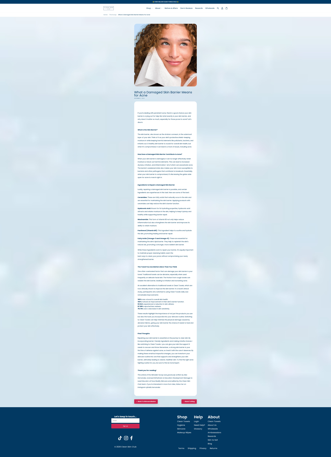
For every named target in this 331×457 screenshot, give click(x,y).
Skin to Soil (213, 440)
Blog (210, 443)
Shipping (192, 448)
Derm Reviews (186, 8)
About (158, 8)
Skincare (181, 428)
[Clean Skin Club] (108, 8)
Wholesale (210, 8)
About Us (212, 425)
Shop (148, 8)
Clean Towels (179, 285)
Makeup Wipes (184, 432)
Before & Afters (171, 8)
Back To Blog (190, 401)
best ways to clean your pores (149, 256)
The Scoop (112, 14)
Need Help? (199, 425)
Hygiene (181, 425)
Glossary (198, 428)
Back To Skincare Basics (147, 401)
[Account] (222, 8)
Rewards (199, 8)
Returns (213, 448)
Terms (181, 448)
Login (196, 421)
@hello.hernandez (153, 387)
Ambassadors (214, 432)
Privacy (203, 448)
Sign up (125, 426)
